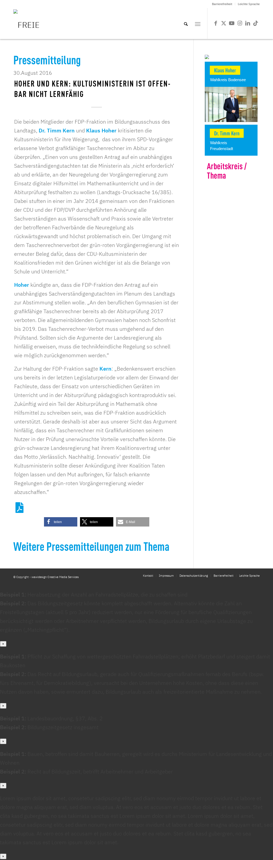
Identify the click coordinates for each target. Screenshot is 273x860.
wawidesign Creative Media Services (55, 577)
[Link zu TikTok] (256, 23)
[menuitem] (222, 4)
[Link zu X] (224, 23)
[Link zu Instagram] (240, 23)
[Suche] (185, 23)
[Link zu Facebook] (216, 23)
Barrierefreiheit (222, 4)
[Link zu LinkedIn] (248, 23)
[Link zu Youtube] (232, 23)
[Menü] (197, 23)
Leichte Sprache (249, 4)
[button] (60, 522)
